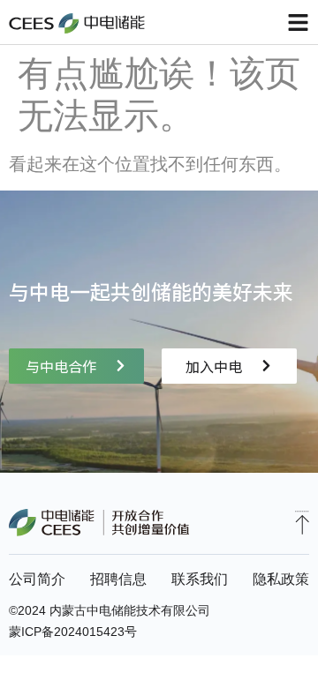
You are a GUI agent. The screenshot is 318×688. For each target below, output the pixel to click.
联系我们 (199, 579)
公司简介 (37, 579)
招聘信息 (118, 579)
